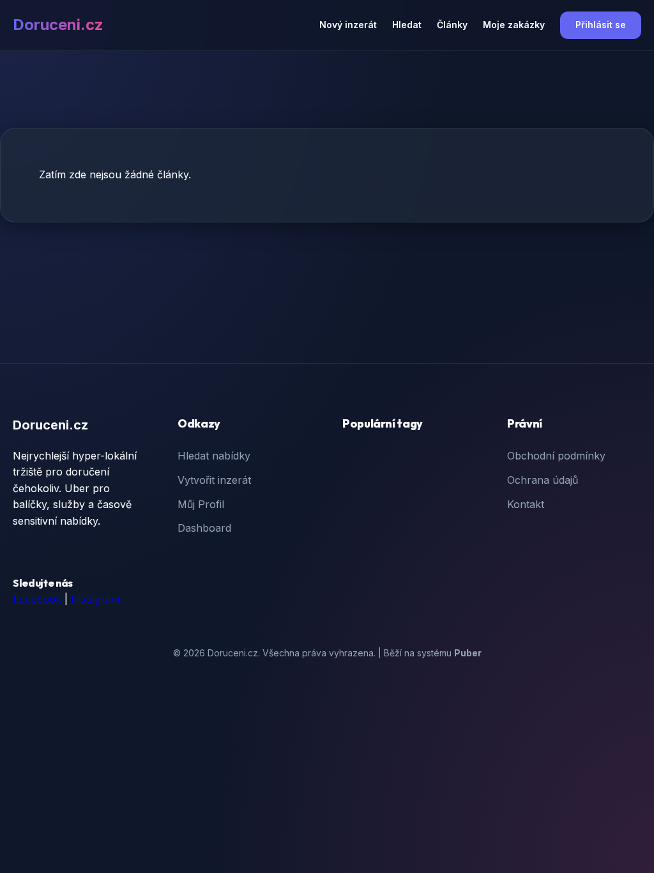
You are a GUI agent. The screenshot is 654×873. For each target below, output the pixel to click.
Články (452, 24)
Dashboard (204, 527)
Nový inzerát (348, 24)
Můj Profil (201, 504)
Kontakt (525, 504)
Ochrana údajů (542, 480)
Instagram (95, 598)
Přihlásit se (600, 24)
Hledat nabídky (214, 455)
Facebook (37, 598)
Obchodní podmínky (556, 455)
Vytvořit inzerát (214, 480)
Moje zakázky (514, 24)
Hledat (407, 24)
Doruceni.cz (58, 24)
